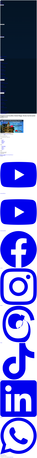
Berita (2, 140)
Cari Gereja (3, 56)
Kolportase (3, 36)
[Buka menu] (1, 57)
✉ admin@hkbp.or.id (10, 154)
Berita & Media (2, 24)
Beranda (1, 4)
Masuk (2, 149)
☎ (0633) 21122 (6, 154)
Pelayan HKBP (3, 146)
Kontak (6, 56)
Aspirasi (1, 56)
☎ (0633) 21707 (2, 154)
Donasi (1, 36)
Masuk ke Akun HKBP (3, 113)
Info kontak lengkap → (3, 155)
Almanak (3, 4)
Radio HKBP (3, 141)
